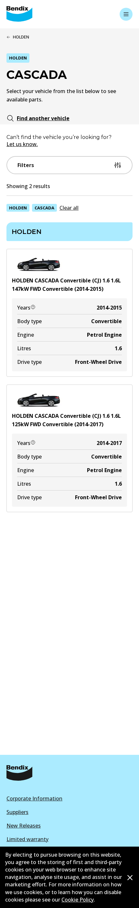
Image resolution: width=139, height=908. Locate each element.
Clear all (69, 207)
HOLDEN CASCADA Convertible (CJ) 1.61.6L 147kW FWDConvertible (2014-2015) (66, 284)
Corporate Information (34, 798)
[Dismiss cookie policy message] (130, 877)
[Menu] (126, 14)
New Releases (23, 825)
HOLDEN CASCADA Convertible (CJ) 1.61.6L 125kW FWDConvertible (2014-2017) (66, 420)
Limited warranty (27, 839)
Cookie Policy (77, 899)
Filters (25, 165)
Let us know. (22, 144)
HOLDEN (18, 208)
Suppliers (17, 812)
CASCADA (44, 208)
